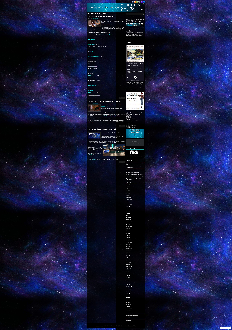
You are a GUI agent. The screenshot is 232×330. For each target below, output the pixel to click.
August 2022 (128, 271)
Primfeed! (139, 21)
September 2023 (129, 248)
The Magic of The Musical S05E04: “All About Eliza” (135, 174)
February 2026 (128, 195)
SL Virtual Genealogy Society (131, 125)
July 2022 (127, 273)
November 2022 (129, 266)
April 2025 (128, 213)
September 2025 (129, 204)
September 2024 (129, 226)
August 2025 (128, 206)
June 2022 (128, 275)
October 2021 (128, 289)
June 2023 (128, 253)
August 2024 (128, 228)
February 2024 (128, 239)
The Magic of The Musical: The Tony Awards (102, 129)
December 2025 (129, 199)
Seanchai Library (129, 124)
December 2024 (129, 221)
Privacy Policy (129, 315)
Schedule (101, 1)
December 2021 (129, 286)
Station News (128, 164)
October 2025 (128, 202)
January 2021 (128, 306)
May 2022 (128, 277)
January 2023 (128, 262)
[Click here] (135, 101)
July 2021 (127, 295)
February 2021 (128, 304)
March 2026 (128, 193)
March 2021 (128, 302)
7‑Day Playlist (121, 1)
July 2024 (127, 230)
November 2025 (129, 201)
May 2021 (128, 299)
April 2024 (128, 235)
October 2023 (128, 246)
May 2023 (128, 255)
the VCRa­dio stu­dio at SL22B (106, 34)
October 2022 (128, 268)
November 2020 (129, 309)
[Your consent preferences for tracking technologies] (225, 328)
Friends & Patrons (114, 1)
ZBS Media (128, 126)
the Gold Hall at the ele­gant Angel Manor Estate (111, 115)
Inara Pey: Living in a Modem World (132, 120)
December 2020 (129, 308)
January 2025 (128, 219)
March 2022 (128, 280)
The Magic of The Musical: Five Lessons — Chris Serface (134, 170)
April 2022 (128, 279)
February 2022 (128, 282)
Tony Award (90, 121)
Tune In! (91, 1)
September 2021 (129, 291)
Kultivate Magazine (129, 119)
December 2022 (129, 264)
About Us (96, 1)
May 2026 (128, 190)
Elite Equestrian (128, 117)
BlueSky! (131, 21)
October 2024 (128, 224)
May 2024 (128, 233)
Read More (122, 97)
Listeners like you (132, 127)
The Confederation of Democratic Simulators (133, 114)
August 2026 (128, 184)
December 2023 (129, 242)
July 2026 (127, 186)
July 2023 (127, 251)
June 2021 (128, 297)
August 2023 (128, 250)
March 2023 (128, 259)
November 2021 (129, 288)
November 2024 (129, 222)
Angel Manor (128, 113)
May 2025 (128, 211)
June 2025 (128, 210)
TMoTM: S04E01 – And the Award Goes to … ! (103, 16)
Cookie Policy (135, 315)
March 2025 (128, 215)
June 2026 (128, 188)
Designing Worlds (129, 116)
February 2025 (128, 217)
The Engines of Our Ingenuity (131, 118)
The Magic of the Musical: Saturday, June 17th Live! (104, 101)
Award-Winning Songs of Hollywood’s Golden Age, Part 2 (134, 176)
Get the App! (127, 1)
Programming (95, 18)
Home (88, 1)
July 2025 (127, 208)
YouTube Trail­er (90, 51)
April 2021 (128, 300)
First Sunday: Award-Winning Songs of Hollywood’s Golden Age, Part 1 (135, 179)
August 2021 (128, 293)
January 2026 (128, 197)
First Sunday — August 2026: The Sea (132, 172)
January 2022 (128, 284)
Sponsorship (107, 1)
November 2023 (129, 244)
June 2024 (128, 231)
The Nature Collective (130, 121)
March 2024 (128, 237)
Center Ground (128, 115)
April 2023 (128, 257)
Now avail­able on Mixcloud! (106, 24)
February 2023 (128, 260)
